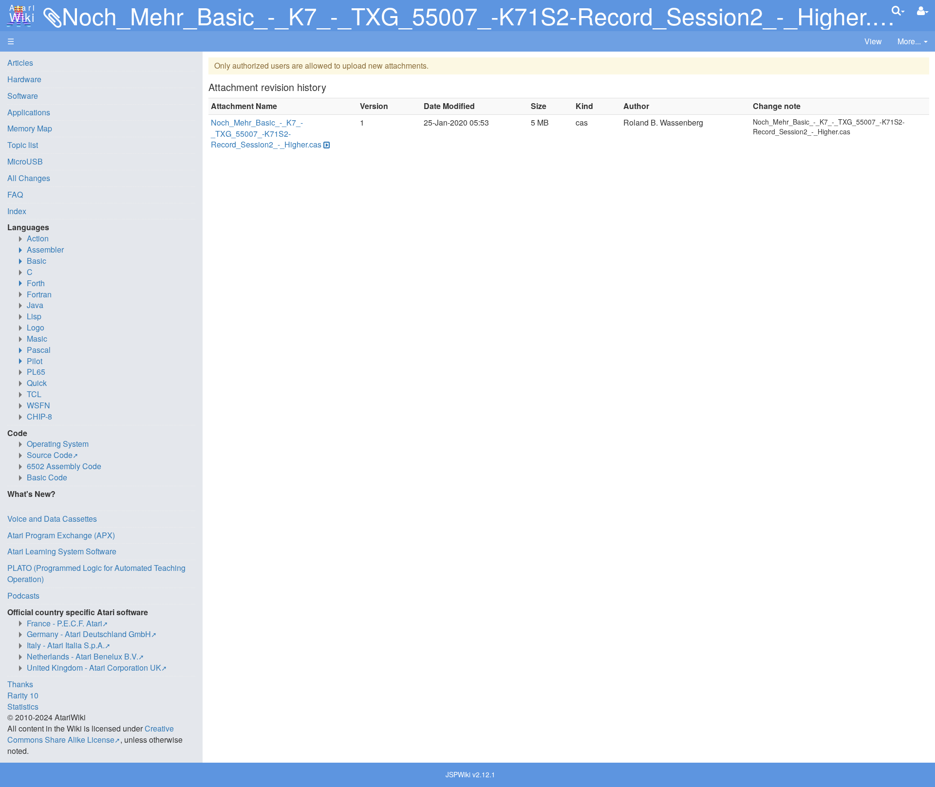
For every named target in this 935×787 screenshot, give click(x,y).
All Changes (28, 177)
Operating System (58, 443)
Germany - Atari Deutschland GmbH (89, 634)
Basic (36, 260)
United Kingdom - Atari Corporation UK (94, 667)
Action (38, 238)
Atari (20, 13)
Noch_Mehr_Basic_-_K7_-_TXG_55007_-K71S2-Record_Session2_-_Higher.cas (266, 133)
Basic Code (47, 477)
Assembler (45, 249)
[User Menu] (923, 10)
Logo (35, 327)
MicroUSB (25, 161)
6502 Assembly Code (64, 466)
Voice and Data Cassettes (52, 518)
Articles (20, 62)
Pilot (34, 360)
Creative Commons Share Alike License (90, 734)
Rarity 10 (22, 695)
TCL (34, 394)
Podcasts (23, 595)
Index (16, 211)
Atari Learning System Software (61, 551)
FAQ (15, 194)
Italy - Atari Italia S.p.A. (66, 645)
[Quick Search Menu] (898, 10)
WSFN (38, 405)
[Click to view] (325, 144)
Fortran (39, 294)
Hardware (24, 79)
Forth (36, 283)
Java (35, 305)
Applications (28, 112)
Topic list (22, 144)
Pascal (39, 349)
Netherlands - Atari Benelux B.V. (82, 656)
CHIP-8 (39, 416)
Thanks (20, 684)
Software (22, 95)
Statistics (22, 706)
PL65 (36, 371)
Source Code (50, 454)
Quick (37, 382)
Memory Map (29, 128)
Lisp (34, 316)
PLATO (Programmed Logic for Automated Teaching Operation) (96, 573)
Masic (37, 338)
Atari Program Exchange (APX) (61, 535)
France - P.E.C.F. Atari (64, 623)
